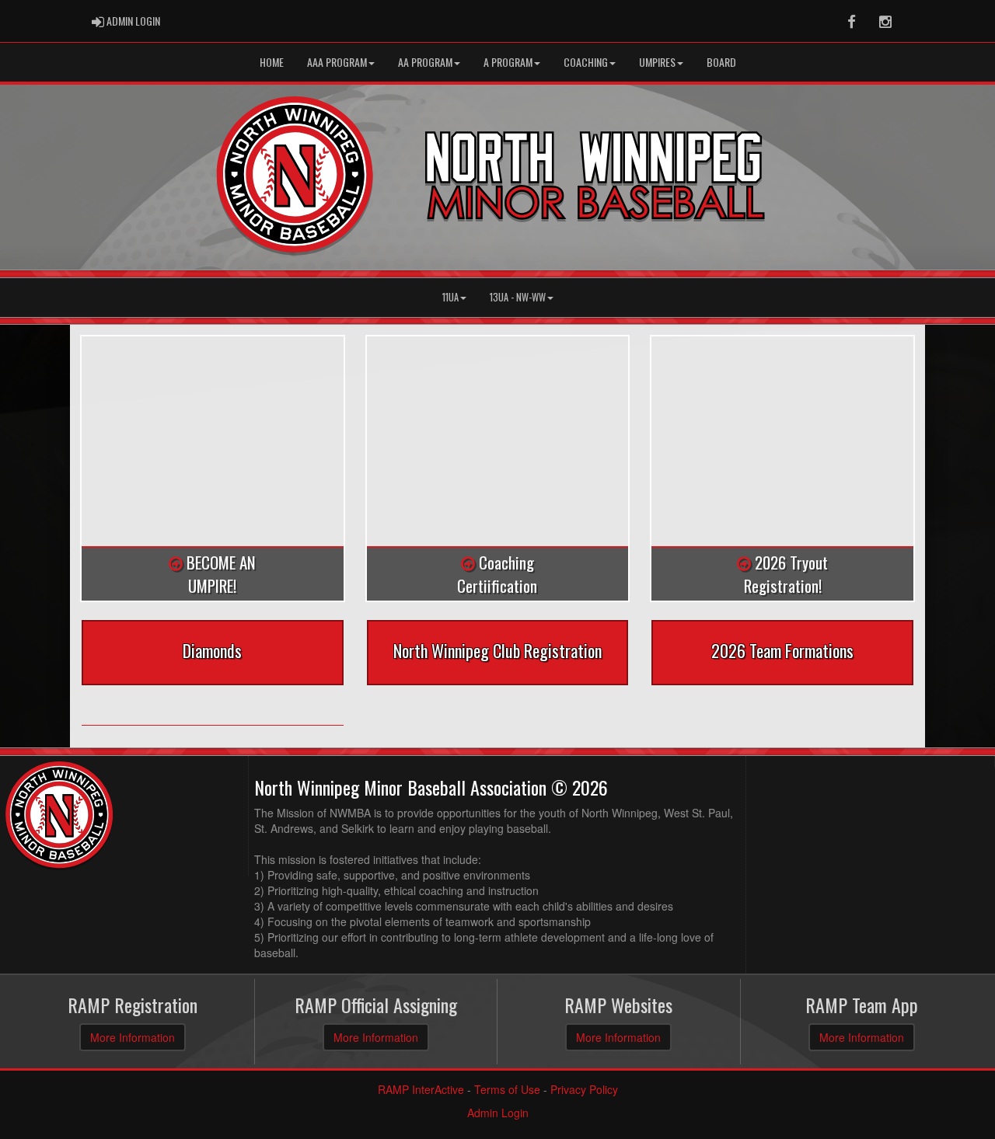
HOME (272, 62)
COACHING (586, 62)
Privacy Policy (584, 1089)
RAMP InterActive (421, 1089)
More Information (132, 1037)
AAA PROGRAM (337, 62)
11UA (450, 297)
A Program (508, 62)
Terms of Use (507, 1089)
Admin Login (498, 1112)
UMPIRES (657, 62)
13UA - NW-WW (518, 297)
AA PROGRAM (425, 62)
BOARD (721, 62)
